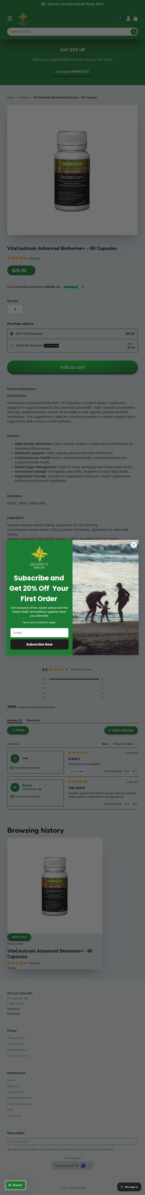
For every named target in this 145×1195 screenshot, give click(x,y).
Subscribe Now (39, 644)
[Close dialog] (133, 544)
